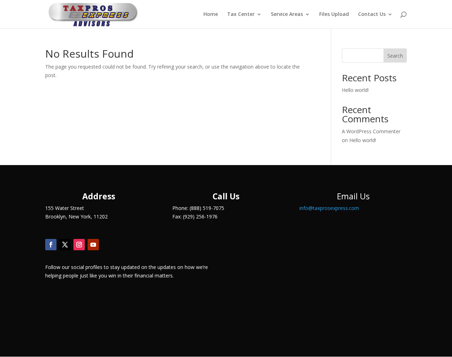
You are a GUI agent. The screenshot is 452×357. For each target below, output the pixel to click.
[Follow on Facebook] (50, 244)
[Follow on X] (65, 244)
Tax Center (241, 14)
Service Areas (287, 14)
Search (395, 55)
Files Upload (334, 14)
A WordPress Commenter (371, 131)
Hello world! (355, 90)
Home (210, 14)
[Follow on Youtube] (93, 244)
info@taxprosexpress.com (329, 208)
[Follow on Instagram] (79, 244)
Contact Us (372, 14)
